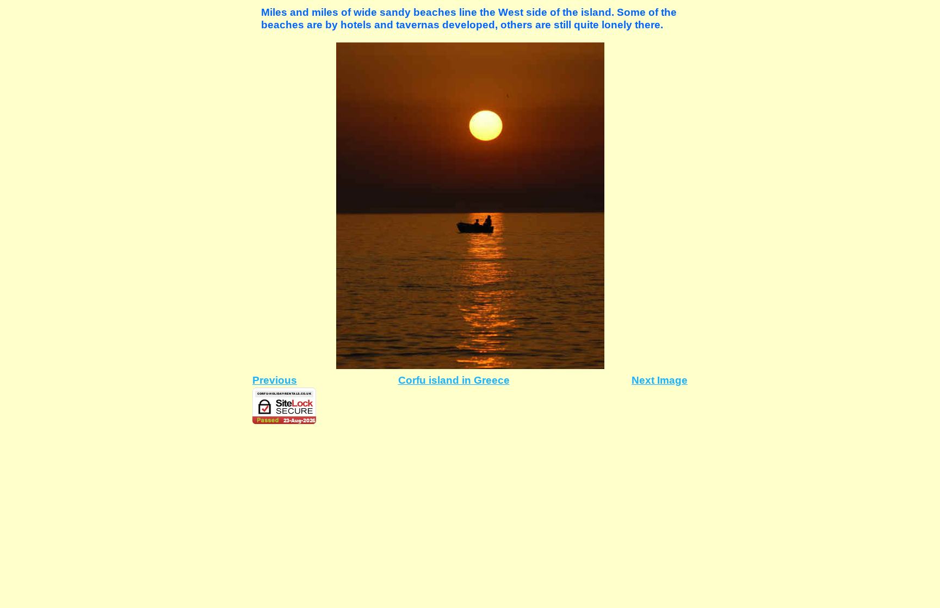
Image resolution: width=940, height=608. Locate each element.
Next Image (660, 380)
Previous (274, 380)
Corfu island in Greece (454, 380)
